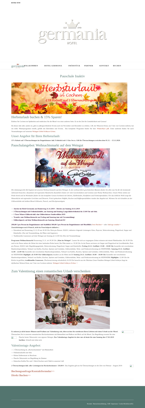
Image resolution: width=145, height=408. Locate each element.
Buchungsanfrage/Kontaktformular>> (32, 371)
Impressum (114, 404)
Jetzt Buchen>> (97, 224)
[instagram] (133, 3)
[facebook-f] (130, 3)
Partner (88, 66)
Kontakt (104, 66)
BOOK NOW (15, 3)
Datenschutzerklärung (99, 404)
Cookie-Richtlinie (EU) (126, 404)
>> (65, 263)
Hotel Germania (53, 66)
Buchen (117, 66)
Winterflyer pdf (103, 129)
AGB (108, 404)
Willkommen (31, 66)
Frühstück (74, 66)
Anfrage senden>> (114, 224)
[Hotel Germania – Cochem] (72, 31)
